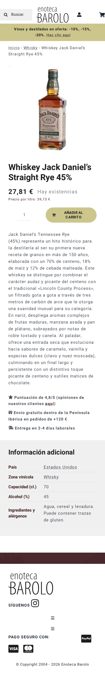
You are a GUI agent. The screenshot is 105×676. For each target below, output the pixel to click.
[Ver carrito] (102, 15)
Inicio (14, 48)
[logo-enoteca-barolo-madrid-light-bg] (52, 8)
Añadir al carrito (73, 215)
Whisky (31, 48)
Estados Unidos (60, 467)
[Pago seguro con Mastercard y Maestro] (35, 603)
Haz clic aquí (58, 35)
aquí (49, 404)
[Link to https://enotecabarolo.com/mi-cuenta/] (79, 14)
